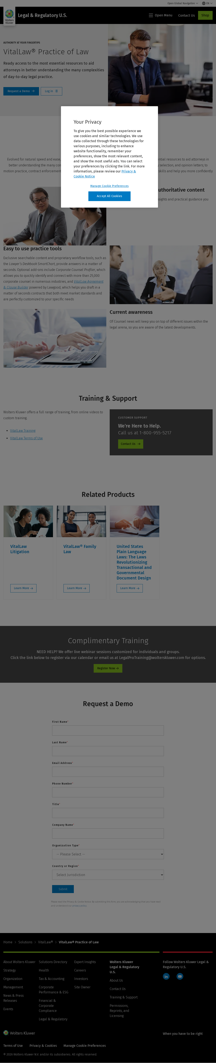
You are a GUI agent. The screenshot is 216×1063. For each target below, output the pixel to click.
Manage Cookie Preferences (109, 186)
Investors (81, 979)
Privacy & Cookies (43, 1046)
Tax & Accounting (51, 979)
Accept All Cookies (109, 196)
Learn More (21, 588)
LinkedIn (166, 976)
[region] (109, 157)
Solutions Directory (53, 962)
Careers (80, 970)
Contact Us (128, 444)
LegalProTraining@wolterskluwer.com (151, 657)
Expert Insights (85, 962)
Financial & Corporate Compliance (48, 1006)
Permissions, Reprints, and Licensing (119, 1011)
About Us (116, 980)
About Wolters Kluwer (19, 962)
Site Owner (82, 987)
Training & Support (124, 997)
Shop (205, 15)
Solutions (25, 942)
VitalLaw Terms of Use (26, 438)
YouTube (180, 976)
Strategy (9, 970)
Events (8, 1009)
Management (13, 987)
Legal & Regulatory (53, 1019)
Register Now (106, 668)
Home (7, 942)
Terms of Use (13, 1046)
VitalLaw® (45, 942)
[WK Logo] (19, 1032)
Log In (51, 91)
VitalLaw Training (22, 431)
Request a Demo (21, 91)
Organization (12, 979)
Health (44, 970)
